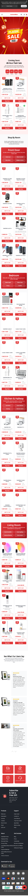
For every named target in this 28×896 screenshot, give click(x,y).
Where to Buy (17, 825)
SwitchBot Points (5, 836)
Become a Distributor (18, 843)
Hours (12, 74)
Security (3, 818)
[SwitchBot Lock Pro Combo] (20, 197)
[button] (12, 752)
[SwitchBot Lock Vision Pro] (7, 249)
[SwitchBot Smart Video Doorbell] (20, 222)
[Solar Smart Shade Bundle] (20, 298)
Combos (3, 820)
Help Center (16, 814)
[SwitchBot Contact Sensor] (20, 474)
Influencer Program (18, 848)
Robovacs (3, 814)
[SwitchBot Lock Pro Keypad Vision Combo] (7, 82)
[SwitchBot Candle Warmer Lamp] (20, 626)
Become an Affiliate (18, 845)
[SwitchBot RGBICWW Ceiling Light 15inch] (20, 547)
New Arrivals (4, 823)
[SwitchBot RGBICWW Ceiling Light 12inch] (7, 547)
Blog (15, 836)
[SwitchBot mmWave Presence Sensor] (20, 447)
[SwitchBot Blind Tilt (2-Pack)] (7, 109)
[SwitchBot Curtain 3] (7, 322)
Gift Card (3, 827)
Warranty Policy (4, 841)
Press (15, 839)
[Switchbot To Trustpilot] (7, 888)
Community (16, 841)
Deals (2, 825)
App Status (16, 823)
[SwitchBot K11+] (20, 82)
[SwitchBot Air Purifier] (20, 574)
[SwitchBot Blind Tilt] (7, 371)
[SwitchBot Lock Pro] (7, 222)
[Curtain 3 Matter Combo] (7, 346)
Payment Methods (5, 849)
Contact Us (16, 816)
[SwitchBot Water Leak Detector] (20, 499)
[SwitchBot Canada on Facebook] (3, 873)
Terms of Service (5, 855)
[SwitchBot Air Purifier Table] (7, 574)
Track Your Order (18, 820)
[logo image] (14, 14)
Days (8, 74)
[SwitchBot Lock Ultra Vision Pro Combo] (20, 172)
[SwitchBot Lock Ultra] (7, 197)
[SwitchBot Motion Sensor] (7, 474)
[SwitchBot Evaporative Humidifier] (20, 599)
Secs (20, 74)
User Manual (17, 818)
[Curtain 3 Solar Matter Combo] (20, 346)
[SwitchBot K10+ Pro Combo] (7, 447)
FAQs (15, 827)
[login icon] (24, 14)
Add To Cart (7, 98)
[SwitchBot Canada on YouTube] (18, 873)
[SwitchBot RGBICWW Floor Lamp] (7, 626)
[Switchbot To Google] (20, 888)
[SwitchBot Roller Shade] (7, 298)
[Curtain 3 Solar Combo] (20, 322)
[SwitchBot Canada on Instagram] (13, 873)
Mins (16, 74)
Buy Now (7, 101)
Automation (3, 816)
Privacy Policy (4, 843)
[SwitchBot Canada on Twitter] (8, 873)
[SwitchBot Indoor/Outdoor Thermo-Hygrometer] (7, 499)
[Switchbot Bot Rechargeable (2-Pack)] (20, 109)
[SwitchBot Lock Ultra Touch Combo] (7, 172)
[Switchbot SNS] (23, 873)
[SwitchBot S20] (7, 421)
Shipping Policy (4, 839)
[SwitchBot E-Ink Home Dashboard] (20, 371)
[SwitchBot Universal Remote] (7, 599)
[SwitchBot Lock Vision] (20, 249)
